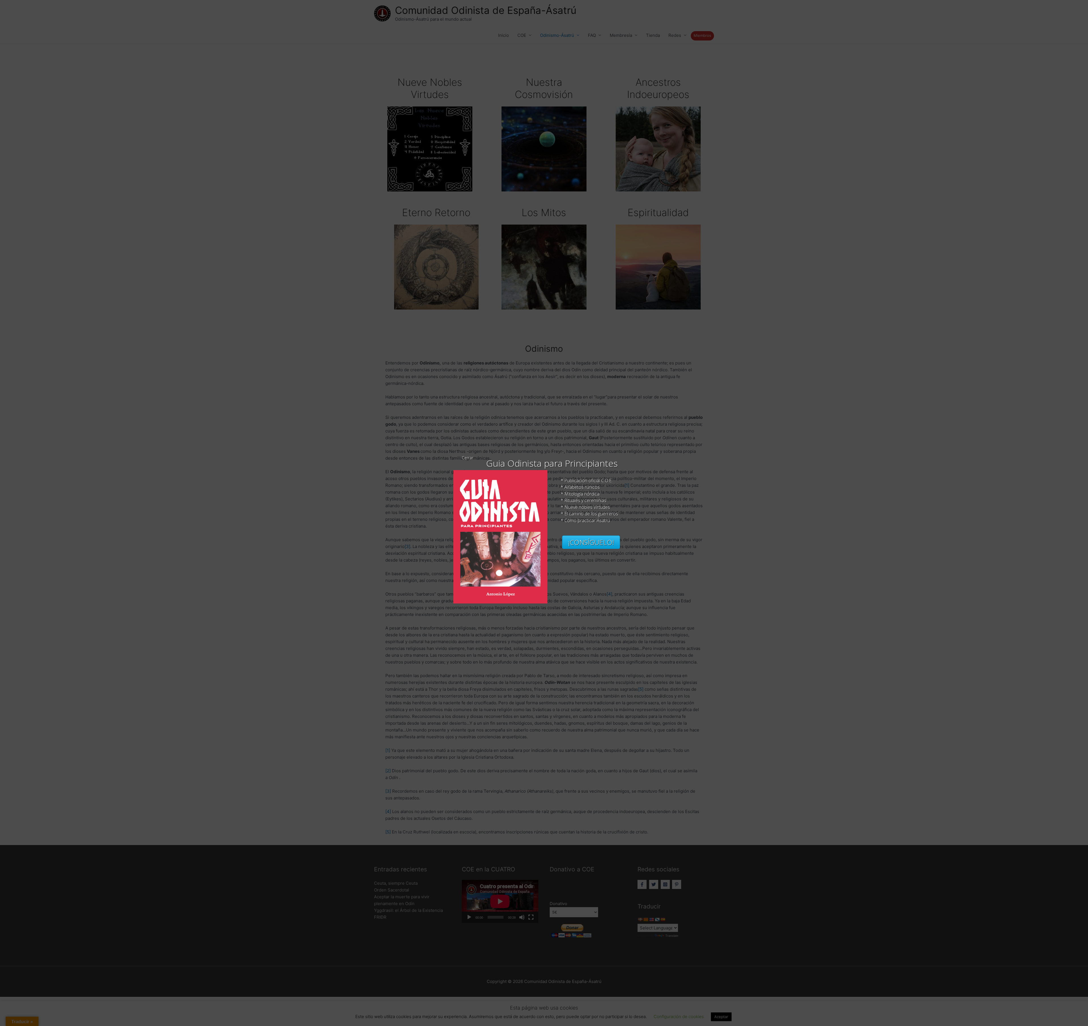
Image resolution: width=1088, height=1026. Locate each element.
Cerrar (467, 457)
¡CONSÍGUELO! (591, 542)
